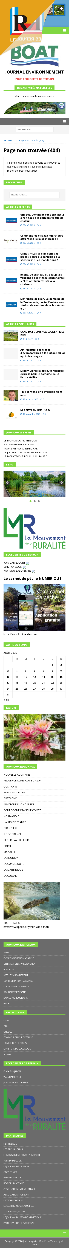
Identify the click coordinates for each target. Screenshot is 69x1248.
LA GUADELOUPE (14, 863)
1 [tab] (30, 501)
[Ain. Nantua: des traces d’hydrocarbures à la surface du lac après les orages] (11, 353)
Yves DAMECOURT (15, 562)
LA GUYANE (10, 875)
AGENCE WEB (11, 1172)
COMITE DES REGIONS (15, 1043)
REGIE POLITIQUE (12, 1177)
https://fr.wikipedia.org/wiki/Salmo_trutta (27, 926)
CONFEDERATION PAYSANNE (18, 980)
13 (34, 676)
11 (16, 676)
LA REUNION (11, 857)
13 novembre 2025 (31, 414)
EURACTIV (9, 969)
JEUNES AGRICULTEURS (16, 997)
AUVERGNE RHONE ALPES (19, 804)
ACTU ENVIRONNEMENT (16, 975)
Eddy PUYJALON (13, 566)
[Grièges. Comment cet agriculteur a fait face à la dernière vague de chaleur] (11, 218)
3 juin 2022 (28, 339)
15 (52, 676)
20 (34, 682)
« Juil (6, 699)
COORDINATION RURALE (16, 986)
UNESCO (8, 1031)
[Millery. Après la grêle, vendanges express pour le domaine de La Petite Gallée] (11, 374)
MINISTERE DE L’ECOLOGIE (17, 1048)
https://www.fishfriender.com (20, 634)
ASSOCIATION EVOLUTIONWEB (20, 1189)
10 (8, 676)
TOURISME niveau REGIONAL (21, 448)
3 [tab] (39, 501)
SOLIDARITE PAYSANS (15, 992)
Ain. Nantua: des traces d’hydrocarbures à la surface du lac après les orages (42, 353)
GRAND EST (11, 828)
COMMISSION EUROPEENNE (18, 1037)
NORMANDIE (11, 816)
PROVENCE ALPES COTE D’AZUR (22, 780)
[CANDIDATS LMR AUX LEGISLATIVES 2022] (11, 335)
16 (61, 676)
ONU (6, 1026)
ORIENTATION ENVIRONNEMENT (20, 963)
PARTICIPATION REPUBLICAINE (19, 1223)
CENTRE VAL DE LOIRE (17, 840)
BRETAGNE (10, 798)
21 (43, 682)
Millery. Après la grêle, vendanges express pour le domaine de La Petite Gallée (42, 374)
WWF (6, 952)
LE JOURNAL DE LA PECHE (17, 1166)
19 (25, 682)
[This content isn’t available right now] (11, 395)
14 (43, 676)
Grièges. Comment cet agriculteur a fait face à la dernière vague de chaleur (42, 218)
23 (61, 682)
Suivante (61, 483)
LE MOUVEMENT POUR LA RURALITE (25, 456)
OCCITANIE (10, 786)
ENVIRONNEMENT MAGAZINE (19, 958)
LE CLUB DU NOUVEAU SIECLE (19, 1205)
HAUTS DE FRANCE (15, 822)
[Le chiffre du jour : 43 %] (11, 413)
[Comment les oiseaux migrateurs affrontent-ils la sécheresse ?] (11, 239)
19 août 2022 (28, 360)
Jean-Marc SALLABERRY (18, 570)
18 (16, 682)
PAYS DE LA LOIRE (14, 792)
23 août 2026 (28, 225)
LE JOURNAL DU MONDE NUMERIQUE (23, 1217)
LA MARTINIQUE (13, 869)
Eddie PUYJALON (12, 1071)
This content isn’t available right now (41, 393)
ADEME (7, 1054)
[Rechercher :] (35, 129)
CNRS (6, 1020)
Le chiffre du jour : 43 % (35, 409)
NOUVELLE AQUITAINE (17, 774)
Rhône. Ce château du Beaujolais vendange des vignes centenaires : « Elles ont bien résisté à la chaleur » (42, 279)
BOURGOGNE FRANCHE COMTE (22, 810)
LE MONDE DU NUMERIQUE (20, 440)
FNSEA (7, 1003)
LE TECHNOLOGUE (13, 1200)
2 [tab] (35, 501)
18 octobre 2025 (30, 399)
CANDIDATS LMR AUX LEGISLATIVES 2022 (42, 333)
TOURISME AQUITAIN (14, 1211)
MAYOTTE (9, 852)
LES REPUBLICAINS (13, 1149)
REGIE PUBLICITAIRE (14, 1183)
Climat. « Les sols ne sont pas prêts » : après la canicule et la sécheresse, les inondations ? (40, 257)
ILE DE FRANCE (12, 834)
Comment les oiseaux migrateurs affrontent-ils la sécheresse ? (41, 237)
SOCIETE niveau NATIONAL (19, 444)
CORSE (8, 846)
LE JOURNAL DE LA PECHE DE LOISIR (25, 452)
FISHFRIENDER (11, 1143)
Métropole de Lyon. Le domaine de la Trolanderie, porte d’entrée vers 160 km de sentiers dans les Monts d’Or (42, 303)
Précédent (8, 483)
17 (8, 682)
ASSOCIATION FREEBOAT (16, 1194)
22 (52, 682)
